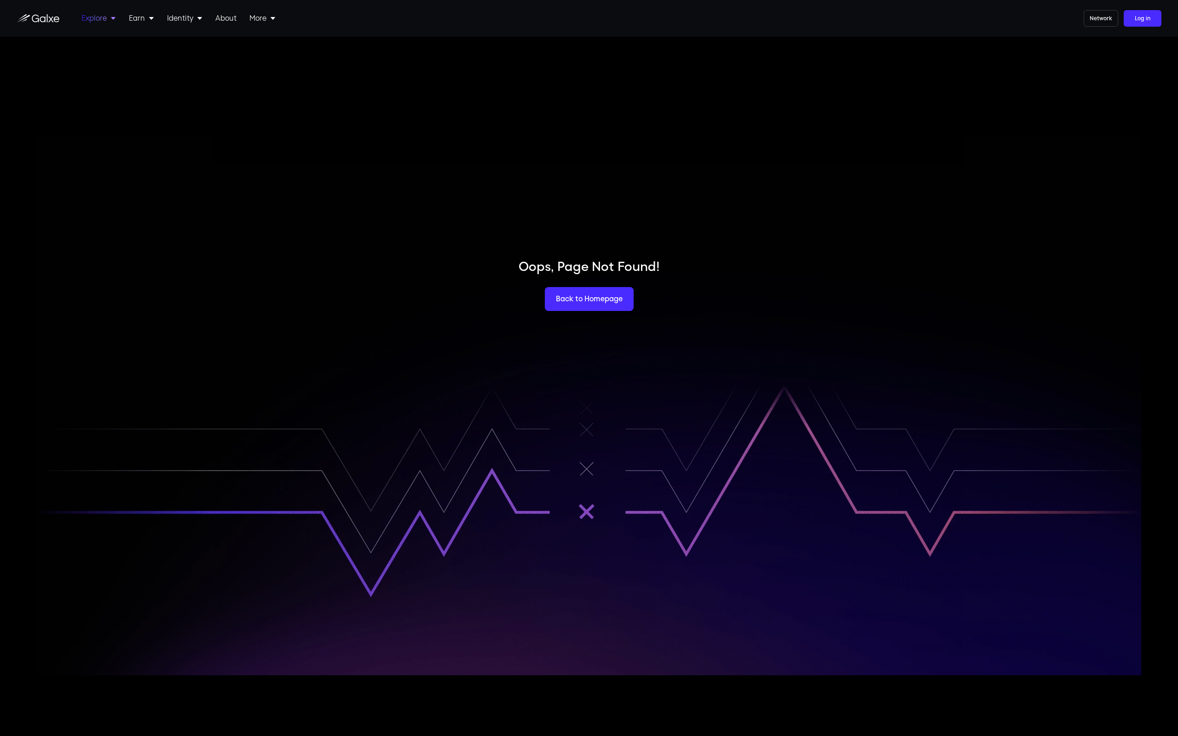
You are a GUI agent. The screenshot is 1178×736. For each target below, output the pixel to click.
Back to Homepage (589, 298)
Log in (1142, 18)
